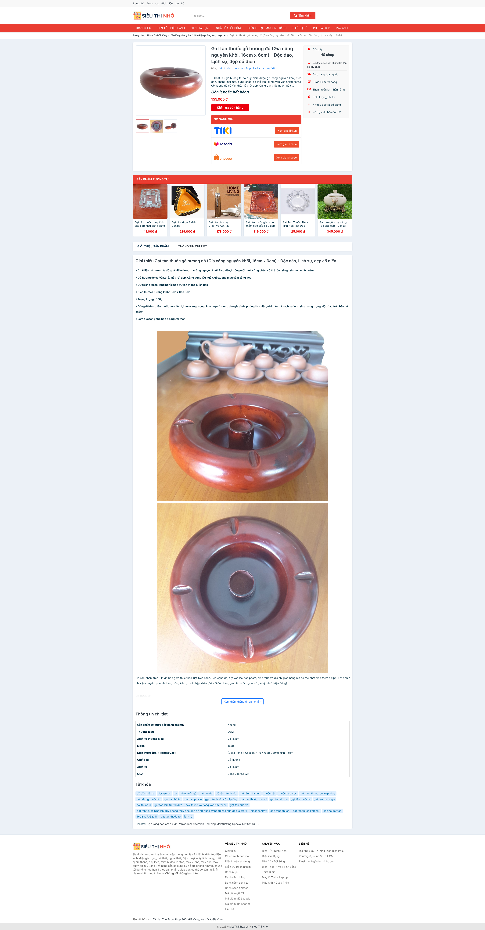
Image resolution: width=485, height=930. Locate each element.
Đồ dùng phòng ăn (181, 35)
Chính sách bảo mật (237, 856)
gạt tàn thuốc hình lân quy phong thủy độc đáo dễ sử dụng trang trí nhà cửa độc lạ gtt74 (192, 810)
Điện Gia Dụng (200, 28)
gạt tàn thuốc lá (301, 799)
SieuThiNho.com (239, 926)
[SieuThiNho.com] (154, 15)
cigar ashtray (259, 810)
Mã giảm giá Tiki (235, 893)
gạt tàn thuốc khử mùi (306, 810)
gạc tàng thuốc (279, 810)
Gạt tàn (222, 35)
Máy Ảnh (342, 28)
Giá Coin (217, 919)
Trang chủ (138, 3)
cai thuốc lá (144, 805)
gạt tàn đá (206, 793)
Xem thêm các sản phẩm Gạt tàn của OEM (252, 68)
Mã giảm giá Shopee (237, 903)
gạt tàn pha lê (193, 799)
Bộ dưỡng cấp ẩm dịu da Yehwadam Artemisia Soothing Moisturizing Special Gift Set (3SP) (203, 823)
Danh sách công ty (236, 882)
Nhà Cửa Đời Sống (229, 28)
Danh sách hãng (235, 877)
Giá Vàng (193, 919)
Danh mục (153, 3)
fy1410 (188, 816)
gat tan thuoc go (324, 799)
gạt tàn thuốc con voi (254, 799)
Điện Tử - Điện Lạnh (171, 28)
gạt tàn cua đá (239, 805)
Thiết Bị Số (299, 28)
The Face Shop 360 (174, 919)
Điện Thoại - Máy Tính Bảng (267, 28)
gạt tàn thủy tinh (250, 793)
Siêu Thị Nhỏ (260, 926)
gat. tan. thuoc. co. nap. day (317, 793)
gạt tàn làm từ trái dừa (168, 805)
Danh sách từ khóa (236, 887)
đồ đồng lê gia (146, 793)
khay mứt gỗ (188, 793)
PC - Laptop (321, 28)
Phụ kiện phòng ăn (204, 35)
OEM (222, 68)
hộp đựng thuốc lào (149, 799)
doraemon (164, 793)
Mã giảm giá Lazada (237, 898)
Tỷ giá (156, 919)
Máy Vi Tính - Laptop (275, 877)
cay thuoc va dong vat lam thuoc (206, 805)
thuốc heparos (287, 793)
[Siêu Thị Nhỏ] (152, 846)
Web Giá (206, 919)
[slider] (142, 126)
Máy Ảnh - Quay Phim (275, 882)
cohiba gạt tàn (332, 810)
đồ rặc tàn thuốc (226, 793)
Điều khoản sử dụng (237, 861)
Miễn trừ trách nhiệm (238, 866)
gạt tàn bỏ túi (172, 799)
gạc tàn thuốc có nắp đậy (221, 799)
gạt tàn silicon (279, 799)
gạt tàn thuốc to (171, 816)
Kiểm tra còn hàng (230, 107)
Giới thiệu (167, 3)
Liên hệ (179, 3)
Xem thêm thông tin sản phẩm (242, 701)
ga (175, 793)
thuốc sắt (269, 793)
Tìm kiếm (304, 15)
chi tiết (192, 246)
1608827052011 (147, 816)
